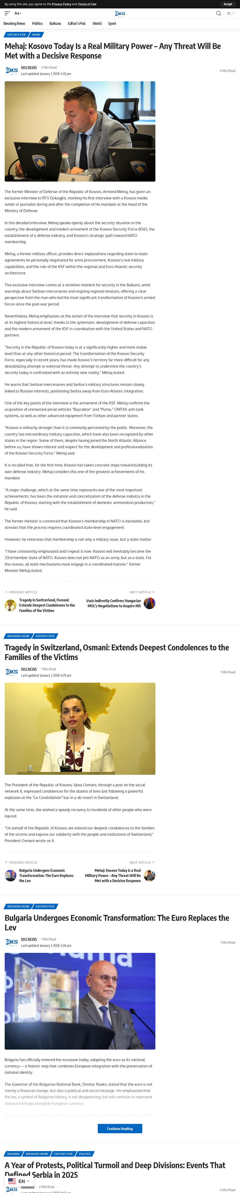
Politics (85, 1153)
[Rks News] (120, 13)
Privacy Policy (61, 4)
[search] (218, 13)
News (36, 34)
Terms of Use (87, 4)
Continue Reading (120, 1128)
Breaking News (19, 636)
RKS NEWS (29, 67)
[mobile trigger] (9, 13)
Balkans (14, 1153)
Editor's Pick (17, 34)
